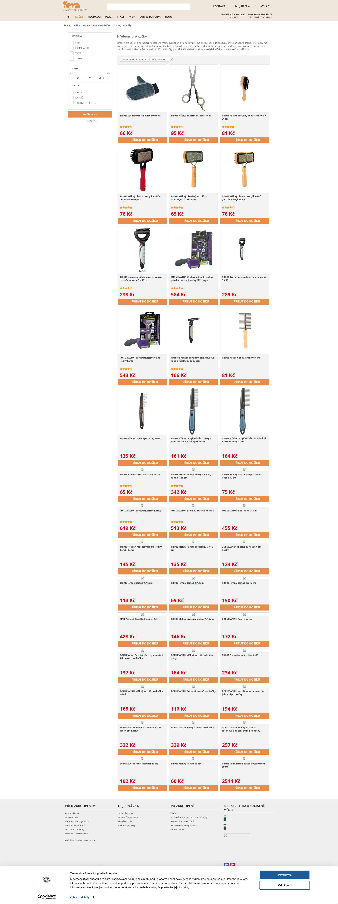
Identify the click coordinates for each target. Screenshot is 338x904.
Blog (168, 16)
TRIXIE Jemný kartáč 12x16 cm (239, 582)
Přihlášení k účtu (125, 821)
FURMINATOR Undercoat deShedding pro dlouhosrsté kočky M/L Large (192, 278)
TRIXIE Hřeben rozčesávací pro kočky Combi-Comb (141, 548)
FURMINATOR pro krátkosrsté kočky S (141, 510)
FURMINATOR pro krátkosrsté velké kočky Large (140, 359)
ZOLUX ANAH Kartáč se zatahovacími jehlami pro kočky (243, 693)
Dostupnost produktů (75, 825)
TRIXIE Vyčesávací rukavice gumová (140, 115)
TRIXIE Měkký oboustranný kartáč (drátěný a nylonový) (241, 198)
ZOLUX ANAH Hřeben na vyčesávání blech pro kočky (140, 729)
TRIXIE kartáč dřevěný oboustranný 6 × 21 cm (244, 117)
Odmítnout (284, 885)
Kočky (79, 16)
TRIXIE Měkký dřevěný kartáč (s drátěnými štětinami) (188, 198)
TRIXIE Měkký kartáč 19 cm (186, 763)
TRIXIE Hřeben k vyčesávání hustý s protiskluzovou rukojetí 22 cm (191, 440)
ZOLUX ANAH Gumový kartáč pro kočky (193, 691)
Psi (68, 16)
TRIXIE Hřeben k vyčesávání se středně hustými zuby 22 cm (244, 440)
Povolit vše (285, 874)
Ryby (132, 16)
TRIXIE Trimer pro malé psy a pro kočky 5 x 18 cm (244, 278)
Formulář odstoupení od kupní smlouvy (189, 817)
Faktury (174, 813)
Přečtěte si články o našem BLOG (80, 840)
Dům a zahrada (150, 16)
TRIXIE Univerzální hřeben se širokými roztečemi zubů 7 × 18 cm (141, 278)
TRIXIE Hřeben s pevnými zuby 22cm (140, 438)
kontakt (219, 6)
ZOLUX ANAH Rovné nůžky (237, 619)
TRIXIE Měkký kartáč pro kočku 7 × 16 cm (192, 548)
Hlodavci (94, 16)
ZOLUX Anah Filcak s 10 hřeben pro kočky (242, 548)
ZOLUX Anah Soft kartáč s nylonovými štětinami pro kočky (141, 656)
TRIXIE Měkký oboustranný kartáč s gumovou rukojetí (140, 198)
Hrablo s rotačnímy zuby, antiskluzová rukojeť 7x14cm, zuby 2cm (192, 359)
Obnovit (91, 120)
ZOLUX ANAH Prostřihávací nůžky (139, 763)
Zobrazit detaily (79, 897)
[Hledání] (188, 6)
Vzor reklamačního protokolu (184, 825)
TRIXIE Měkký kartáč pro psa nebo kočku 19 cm (241, 476)
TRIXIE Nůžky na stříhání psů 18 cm (191, 115)
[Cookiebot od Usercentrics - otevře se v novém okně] (46, 897)
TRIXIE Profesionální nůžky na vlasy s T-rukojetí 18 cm (193, 476)
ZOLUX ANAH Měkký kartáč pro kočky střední (141, 693)
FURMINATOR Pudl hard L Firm (239, 510)
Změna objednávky (126, 825)
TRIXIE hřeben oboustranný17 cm (241, 357)
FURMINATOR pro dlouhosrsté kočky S (192, 510)
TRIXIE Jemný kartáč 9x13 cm (187, 582)
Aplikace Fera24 (72, 813)
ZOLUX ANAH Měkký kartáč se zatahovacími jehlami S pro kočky (241, 729)
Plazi (108, 16)
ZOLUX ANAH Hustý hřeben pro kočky (192, 727)
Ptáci (120, 16)
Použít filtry (90, 114)
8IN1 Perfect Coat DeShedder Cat (138, 619)
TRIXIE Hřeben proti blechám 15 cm (140, 474)
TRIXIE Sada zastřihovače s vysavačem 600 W (243, 765)
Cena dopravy (71, 817)
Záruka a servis (177, 829)
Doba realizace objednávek (77, 821)
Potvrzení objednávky (128, 817)
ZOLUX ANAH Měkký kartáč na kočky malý (192, 656)
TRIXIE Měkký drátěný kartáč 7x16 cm (192, 619)
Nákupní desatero (126, 813)
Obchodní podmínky (74, 829)
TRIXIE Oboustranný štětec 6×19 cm (242, 655)
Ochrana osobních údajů (76, 833)
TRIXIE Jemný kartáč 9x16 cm (136, 582)
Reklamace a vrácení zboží (182, 821)
